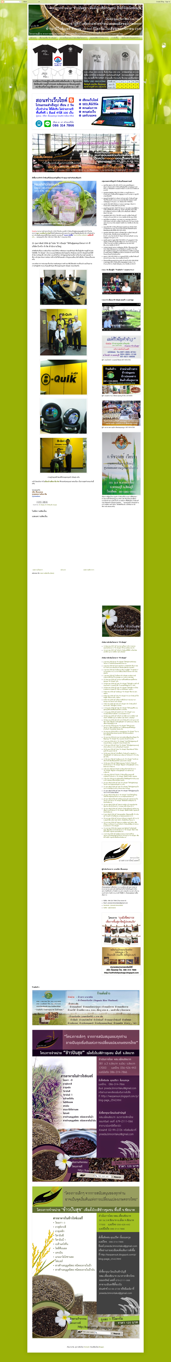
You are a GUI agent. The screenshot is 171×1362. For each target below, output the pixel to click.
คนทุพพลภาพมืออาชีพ (39, 494)
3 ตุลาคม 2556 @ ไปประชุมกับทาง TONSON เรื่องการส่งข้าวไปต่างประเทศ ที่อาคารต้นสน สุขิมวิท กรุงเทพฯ (121, 666)
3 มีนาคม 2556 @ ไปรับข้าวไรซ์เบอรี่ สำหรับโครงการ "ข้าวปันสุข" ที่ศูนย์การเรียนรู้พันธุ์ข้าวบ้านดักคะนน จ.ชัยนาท (120, 770)
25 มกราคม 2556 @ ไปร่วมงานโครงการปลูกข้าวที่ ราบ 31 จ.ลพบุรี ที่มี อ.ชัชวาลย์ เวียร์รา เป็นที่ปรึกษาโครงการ (121, 819)
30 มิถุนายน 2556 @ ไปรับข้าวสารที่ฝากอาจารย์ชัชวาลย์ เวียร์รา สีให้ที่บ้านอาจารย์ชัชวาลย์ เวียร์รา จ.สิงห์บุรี (121, 716)
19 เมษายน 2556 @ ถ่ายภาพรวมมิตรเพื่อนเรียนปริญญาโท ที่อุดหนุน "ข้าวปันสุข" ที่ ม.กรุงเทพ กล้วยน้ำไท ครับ (121, 738)
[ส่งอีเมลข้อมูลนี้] (38, 502)
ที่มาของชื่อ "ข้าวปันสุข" (48, 38)
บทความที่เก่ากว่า (88, 570)
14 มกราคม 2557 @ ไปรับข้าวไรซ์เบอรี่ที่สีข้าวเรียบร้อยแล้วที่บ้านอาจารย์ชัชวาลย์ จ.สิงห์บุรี (120, 651)
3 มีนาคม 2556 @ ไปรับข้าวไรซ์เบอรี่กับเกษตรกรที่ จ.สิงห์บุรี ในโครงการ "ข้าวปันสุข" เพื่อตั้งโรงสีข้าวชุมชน (120, 775)
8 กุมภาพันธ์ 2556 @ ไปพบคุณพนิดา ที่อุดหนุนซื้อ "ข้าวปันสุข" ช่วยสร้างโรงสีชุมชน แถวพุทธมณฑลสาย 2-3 (121, 815)
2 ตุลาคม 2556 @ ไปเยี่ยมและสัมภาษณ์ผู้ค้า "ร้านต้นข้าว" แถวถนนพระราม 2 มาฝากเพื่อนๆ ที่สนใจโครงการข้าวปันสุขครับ (121, 671)
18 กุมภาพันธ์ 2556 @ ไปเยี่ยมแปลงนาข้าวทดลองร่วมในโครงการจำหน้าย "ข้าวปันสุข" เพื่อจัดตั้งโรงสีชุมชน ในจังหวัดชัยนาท (121, 800)
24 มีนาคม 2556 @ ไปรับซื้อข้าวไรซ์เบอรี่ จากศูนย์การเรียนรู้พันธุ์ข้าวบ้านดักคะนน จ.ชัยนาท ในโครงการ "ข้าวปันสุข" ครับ (121, 755)
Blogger (101, 1347)
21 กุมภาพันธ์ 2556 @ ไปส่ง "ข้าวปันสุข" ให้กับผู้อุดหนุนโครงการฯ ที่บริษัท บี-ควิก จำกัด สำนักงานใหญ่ (121, 787)
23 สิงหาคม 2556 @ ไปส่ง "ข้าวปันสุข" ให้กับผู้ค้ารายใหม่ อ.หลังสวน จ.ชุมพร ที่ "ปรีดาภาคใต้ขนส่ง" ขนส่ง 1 (121, 688)
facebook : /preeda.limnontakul (113, 905)
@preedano (36, 496)
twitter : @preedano (110, 908)
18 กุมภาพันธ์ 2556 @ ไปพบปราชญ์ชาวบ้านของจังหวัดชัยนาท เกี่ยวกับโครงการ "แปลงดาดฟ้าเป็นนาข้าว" (120, 805)
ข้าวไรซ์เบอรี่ (48, 505)
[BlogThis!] (40, 502)
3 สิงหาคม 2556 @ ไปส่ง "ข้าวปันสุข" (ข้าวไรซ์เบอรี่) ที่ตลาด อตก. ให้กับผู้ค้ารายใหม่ (120, 704)
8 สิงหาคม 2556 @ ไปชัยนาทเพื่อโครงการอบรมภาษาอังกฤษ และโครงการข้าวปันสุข (120, 700)
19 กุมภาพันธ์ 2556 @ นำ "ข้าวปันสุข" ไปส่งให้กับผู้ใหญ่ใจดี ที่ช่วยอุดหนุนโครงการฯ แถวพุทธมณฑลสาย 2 (120, 795)
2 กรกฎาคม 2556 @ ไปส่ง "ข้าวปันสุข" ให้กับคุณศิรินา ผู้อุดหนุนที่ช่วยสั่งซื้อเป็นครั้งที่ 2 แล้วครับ (120, 708)
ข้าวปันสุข (41, 505)
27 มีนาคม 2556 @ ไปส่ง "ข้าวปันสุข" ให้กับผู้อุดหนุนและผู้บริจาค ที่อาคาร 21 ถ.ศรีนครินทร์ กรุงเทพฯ (121, 746)
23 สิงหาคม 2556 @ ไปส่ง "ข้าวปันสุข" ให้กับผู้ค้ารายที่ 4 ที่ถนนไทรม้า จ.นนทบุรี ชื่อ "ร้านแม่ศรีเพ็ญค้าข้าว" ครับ (121, 684)
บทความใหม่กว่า (38, 570)
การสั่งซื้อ (114, 38)
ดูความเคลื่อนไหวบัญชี (44, 233)
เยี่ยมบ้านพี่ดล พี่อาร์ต (52, 481)
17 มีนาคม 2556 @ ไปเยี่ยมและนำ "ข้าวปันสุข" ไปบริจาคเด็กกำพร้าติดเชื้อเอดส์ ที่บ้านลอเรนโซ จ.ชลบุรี (121, 760)
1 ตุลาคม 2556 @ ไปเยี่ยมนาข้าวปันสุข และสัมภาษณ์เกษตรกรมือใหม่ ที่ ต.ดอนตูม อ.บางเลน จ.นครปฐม (120, 676)
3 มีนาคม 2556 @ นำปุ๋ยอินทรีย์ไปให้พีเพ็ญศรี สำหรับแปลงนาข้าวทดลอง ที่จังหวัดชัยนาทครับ (121, 779)
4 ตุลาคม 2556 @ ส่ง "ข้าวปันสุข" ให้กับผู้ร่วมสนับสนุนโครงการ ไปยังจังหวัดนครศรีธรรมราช (120, 662)
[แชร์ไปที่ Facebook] (44, 502)
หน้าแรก (33, 38)
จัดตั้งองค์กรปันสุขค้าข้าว (130, 38)
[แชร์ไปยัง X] (42, 502)
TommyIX (87, 1347)
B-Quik (55, 505)
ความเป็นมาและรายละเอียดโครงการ (73, 38)
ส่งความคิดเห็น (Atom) (47, 573)
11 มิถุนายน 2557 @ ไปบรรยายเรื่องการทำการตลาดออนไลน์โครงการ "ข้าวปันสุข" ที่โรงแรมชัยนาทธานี (119, 647)
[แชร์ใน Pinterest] (46, 502)
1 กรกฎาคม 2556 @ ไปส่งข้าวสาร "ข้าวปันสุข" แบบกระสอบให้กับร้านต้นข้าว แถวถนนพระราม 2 (119, 712)
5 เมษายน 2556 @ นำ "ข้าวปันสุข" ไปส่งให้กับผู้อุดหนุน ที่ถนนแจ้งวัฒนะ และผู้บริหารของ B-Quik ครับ (121, 742)
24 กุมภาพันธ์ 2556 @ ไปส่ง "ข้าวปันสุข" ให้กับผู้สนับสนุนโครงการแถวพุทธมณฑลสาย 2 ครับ (121, 783)
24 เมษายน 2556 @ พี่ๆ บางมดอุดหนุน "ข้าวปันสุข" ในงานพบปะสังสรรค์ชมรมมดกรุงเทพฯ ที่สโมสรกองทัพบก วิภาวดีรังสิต (121, 733)
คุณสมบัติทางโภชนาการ (99, 38)
